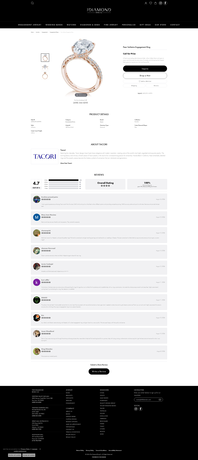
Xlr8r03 (44, 298)
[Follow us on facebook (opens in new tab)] (165, 3)
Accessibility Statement (115, 450)
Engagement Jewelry (30, 25)
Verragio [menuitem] (103, 418)
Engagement (45, 32)
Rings (68, 393)
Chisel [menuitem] (102, 393)
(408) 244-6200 (80, 102)
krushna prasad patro (49, 197)
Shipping (134, 85)
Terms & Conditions (73, 432)
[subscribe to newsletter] (160, 399)
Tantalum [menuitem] (103, 411)
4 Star (46, 182)
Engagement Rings (54, 32)
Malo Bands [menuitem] (104, 398)
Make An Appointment (73, 424)
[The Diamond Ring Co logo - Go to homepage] (99, 10)
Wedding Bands (54, 25)
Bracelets (69, 395)
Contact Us (70, 429)
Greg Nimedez (46, 349)
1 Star (46, 188)
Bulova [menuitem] (102, 431)
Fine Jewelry (111, 25)
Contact (175, 25)
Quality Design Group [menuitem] (107, 403)
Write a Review (99, 371)
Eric (42, 315)
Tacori (101, 122)
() (80, 180)
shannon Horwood (48, 248)
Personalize (129, 25)
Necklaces (69, 398)
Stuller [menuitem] (102, 413)
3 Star (46, 184)
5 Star (46, 180)
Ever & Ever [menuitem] (104, 416)
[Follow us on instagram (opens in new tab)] (160, 3)
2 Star (46, 186)
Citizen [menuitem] (102, 429)
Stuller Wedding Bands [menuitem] (108, 406)
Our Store (160, 25)
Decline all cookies (15, 455)
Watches (71, 25)
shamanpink (46, 230)
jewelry (38, 32)
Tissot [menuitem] (102, 426)
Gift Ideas (145, 25)
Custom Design (71, 419)
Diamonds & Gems (90, 25)
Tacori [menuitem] (102, 408)
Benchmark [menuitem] (104, 421)
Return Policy (70, 434)
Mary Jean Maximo (48, 215)
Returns (156, 85)
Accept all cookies (29, 455)
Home (32, 32)
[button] (32, 3)
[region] (81, 66)
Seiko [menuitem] (102, 434)
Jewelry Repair (70, 416)
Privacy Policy (71, 437)
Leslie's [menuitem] (102, 395)
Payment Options (71, 421)
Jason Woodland (47, 331)
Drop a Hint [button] (145, 75)
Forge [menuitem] (102, 424)
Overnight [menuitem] (103, 400)
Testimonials (70, 427)
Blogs (68, 414)
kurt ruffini (45, 280)
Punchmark (102, 457)
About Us (69, 411)
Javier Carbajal (47, 264)
